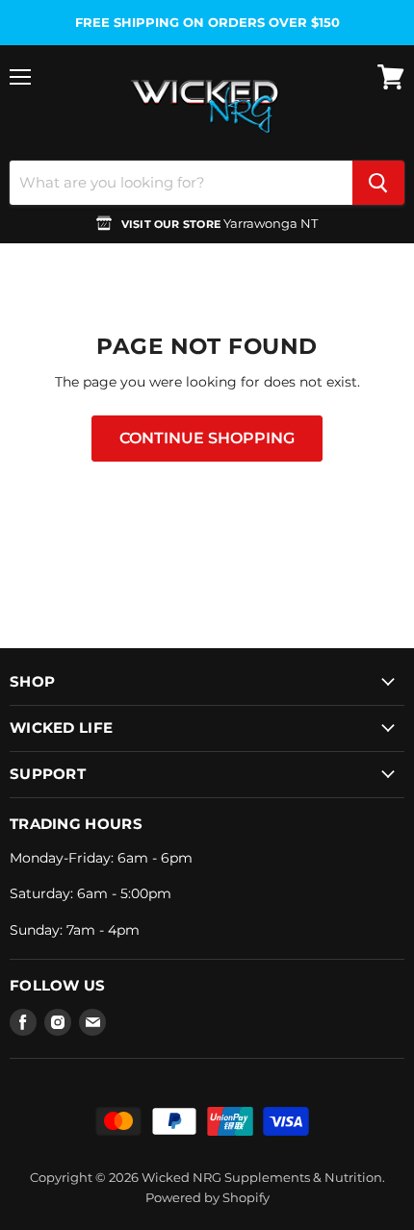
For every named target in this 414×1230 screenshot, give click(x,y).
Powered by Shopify (207, 1197)
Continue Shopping (207, 438)
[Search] (378, 183)
